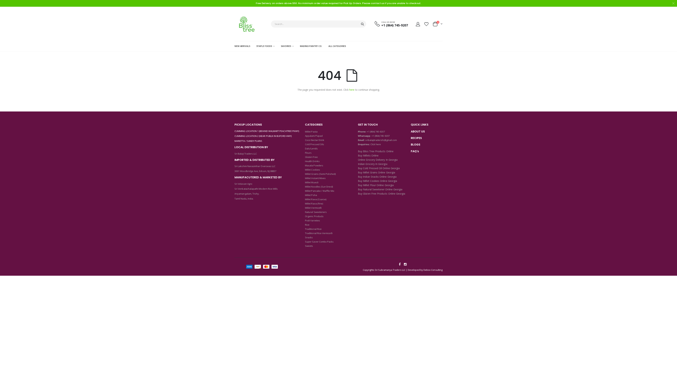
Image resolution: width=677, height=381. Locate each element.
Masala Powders (314, 165)
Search (362, 24)
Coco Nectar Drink (314, 140)
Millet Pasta (311, 131)
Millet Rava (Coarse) (315, 199)
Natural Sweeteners (316, 212)
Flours (308, 152)
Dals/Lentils (311, 148)
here (351, 89)
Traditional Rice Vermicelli (319, 233)
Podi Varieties (312, 220)
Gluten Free (311, 157)
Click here (375, 144)
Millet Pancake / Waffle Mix (319, 190)
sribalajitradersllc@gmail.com (381, 140)
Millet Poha (311, 195)
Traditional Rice (313, 229)
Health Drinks (312, 161)
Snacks (309, 237)
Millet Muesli (311, 182)
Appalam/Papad (314, 135)
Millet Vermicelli (313, 207)
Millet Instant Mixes (315, 178)
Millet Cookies (312, 169)
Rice (307, 224)
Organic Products (314, 216)
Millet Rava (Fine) (314, 203)
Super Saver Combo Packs (319, 241)
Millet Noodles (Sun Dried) (319, 186)
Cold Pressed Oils (314, 144)
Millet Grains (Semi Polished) (320, 174)
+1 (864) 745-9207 (376, 131)
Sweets (309, 245)
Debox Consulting (433, 269)
